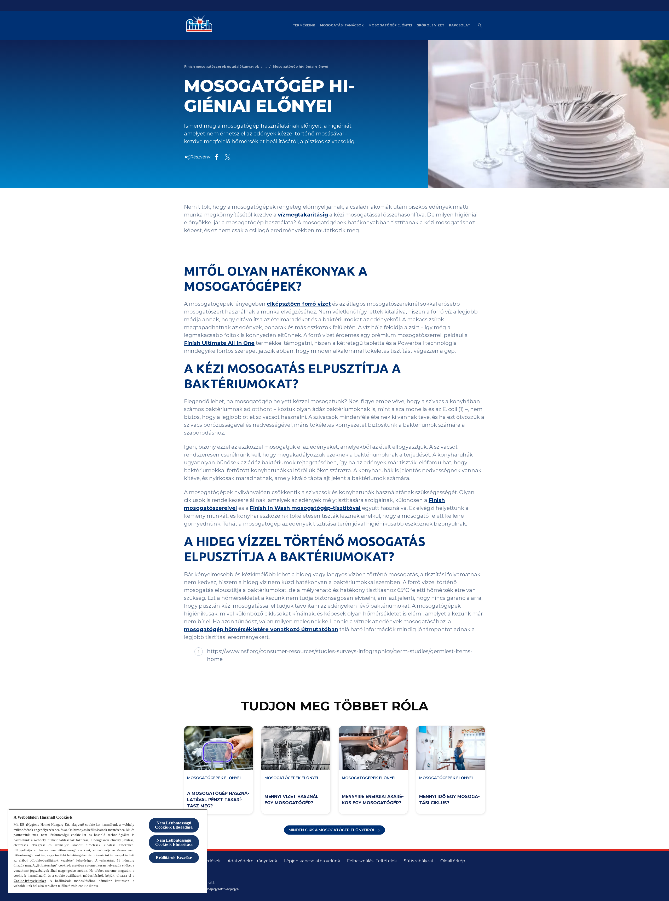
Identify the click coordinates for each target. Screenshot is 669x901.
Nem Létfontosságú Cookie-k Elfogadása (174, 825)
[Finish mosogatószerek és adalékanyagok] (198, 25)
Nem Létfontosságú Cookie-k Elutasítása (174, 842)
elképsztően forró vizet (299, 304)
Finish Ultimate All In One (219, 343)
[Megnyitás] (480, 25)
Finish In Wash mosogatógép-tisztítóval (305, 508)
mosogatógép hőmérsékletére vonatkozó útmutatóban (261, 629)
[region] (107, 851)
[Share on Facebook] (216, 157)
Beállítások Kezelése (174, 857)
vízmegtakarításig (303, 215)
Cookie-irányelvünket (30, 881)
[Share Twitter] (227, 157)
